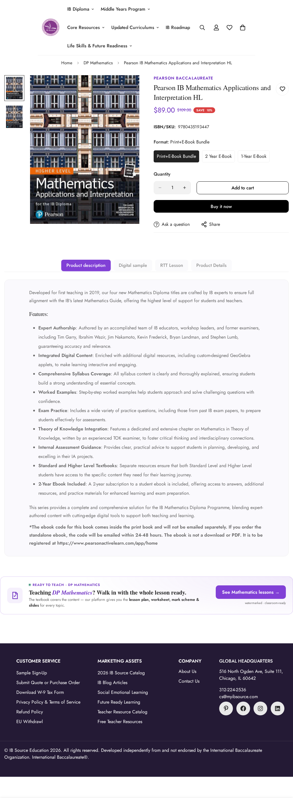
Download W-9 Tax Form (40, 692)
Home (66, 63)
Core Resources (83, 27)
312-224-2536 (232, 689)
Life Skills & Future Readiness (97, 45)
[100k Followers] (260, 708)
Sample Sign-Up (31, 672)
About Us (187, 671)
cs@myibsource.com (238, 696)
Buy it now (221, 206)
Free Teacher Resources (120, 721)
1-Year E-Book (255, 158)
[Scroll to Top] (281, 766)
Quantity (162, 174)
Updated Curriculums (132, 27)
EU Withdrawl (29, 721)
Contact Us (189, 681)
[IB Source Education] (50, 28)
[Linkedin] (277, 708)
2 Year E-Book (220, 158)
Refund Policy (29, 711)
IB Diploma (78, 9)
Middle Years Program (123, 9)
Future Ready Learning (119, 702)
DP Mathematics (98, 63)
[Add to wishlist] (282, 89)
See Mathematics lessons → (251, 592)
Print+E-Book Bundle (178, 158)
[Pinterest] (226, 708)
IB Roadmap (178, 27)
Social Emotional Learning (123, 692)
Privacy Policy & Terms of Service (48, 702)
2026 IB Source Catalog (121, 672)
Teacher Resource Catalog (122, 711)
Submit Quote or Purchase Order (48, 682)
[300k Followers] (243, 708)
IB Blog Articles (112, 682)
